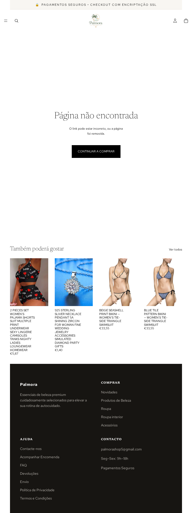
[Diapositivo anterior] (60, 282)
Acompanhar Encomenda (39, 457)
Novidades (109, 392)
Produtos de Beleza (116, 400)
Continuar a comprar (96, 151)
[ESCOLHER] (40, 298)
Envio (24, 481)
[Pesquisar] (16, 20)
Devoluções (29, 473)
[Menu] (6, 21)
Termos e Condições (36, 498)
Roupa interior (112, 417)
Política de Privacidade (37, 490)
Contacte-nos (31, 448)
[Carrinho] (186, 20)
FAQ (23, 465)
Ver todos (175, 249)
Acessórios (109, 425)
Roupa (106, 408)
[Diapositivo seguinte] (87, 282)
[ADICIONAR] (85, 298)
